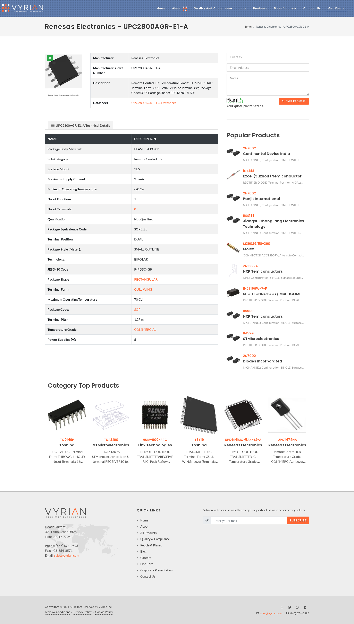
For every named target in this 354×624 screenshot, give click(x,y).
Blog (143, 551)
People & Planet (151, 545)
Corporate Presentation (156, 570)
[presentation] (44, 430)
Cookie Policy (104, 612)
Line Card (146, 564)
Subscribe (298, 520)
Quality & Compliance (155, 539)
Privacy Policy (83, 612)
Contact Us (147, 576)
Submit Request (294, 101)
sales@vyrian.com (66, 555)
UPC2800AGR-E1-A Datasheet (153, 103)
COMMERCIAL (145, 329)
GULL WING (143, 289)
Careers (145, 558)
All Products (148, 533)
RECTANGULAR (146, 279)
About (144, 526)
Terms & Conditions (57, 612)
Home (248, 26)
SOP (137, 309)
